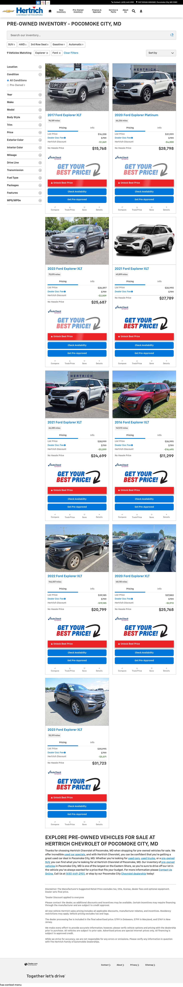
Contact (105, 965)
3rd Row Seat (39, 44)
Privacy (133, 965)
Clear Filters (71, 53)
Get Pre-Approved (77, 200)
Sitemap (149, 965)
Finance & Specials (97, 11)
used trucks (148, 858)
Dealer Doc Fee (56, 138)
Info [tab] (92, 128)
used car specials (74, 854)
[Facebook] (38, 3)
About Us (125, 11)
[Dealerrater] (48, 3)
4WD (22, 44)
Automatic (76, 44)
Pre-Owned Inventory (78, 11)
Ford (55, 53)
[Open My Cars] (140, 11)
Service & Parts (113, 11)
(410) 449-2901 (75, 874)
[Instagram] (43, 3)
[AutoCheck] (55, 158)
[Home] (8, 11)
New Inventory (61, 11)
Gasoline (59, 44)
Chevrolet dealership (133, 874)
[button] (77, 120)
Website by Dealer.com (31, 964)
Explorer (40, 53)
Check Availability (77, 192)
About (119, 965)
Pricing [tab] (62, 128)
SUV (11, 44)
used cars (134, 858)
